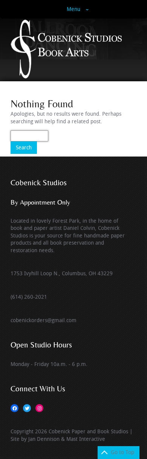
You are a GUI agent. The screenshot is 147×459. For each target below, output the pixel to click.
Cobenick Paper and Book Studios (88, 431)
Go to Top (122, 452)
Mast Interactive (85, 439)
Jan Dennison (44, 439)
